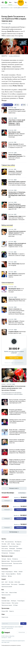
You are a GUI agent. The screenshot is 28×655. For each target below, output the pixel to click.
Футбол (4, 539)
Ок (23, 623)
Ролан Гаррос (21, 601)
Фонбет (19, 574)
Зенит (3, 574)
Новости (11, 611)
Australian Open (6, 601)
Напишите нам (22, 632)
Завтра (9, 559)
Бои (11, 7)
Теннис (4, 598)
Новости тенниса (6, 603)
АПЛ (8, 544)
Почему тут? (7, 500)
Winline (15, 571)
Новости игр (5, 617)
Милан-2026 (5, 611)
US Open (15, 605)
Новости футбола (13, 546)
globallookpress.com (14, 56)
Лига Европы (18, 542)
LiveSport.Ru (6, 7)
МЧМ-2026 (17, 582)
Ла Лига (13, 544)
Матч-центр (5, 548)
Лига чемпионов (9, 542)
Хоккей (4, 579)
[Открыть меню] (2, 2)
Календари (12, 548)
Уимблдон (13, 601)
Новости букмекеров (7, 571)
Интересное (5, 553)
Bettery (10, 576)
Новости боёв (13, 592)
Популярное (17, 550)
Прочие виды (5, 608)
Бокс (7, 592)
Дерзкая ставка (6, 561)
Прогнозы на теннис (7, 565)
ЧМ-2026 (4, 544)
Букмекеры (5, 569)
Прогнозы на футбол (7, 550)
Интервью (12, 553)
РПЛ (3, 542)
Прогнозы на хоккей (7, 563)
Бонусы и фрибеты (11, 574)
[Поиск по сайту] (26, 2)
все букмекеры (22, 493)
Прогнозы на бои (17, 563)
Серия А (18, 544)
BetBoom (4, 576)
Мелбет (21, 571)
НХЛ (6, 582)
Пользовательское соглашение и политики (11, 645)
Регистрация (20, 500)
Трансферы (19, 548)
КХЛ (3, 582)
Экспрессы (15, 559)
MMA (3, 592)
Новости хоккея (6, 584)
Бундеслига (5, 546)
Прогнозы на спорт (7, 556)
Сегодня (4, 559)
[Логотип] (5, 2)
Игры (3, 614)
